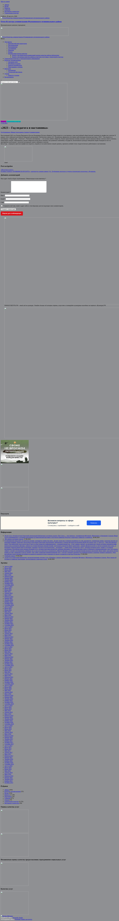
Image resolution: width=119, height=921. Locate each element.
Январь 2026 (8, 578)
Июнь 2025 (8, 590)
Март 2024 (7, 615)
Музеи (6, 6)
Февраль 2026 (8, 576)
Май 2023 (7, 632)
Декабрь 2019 (8, 699)
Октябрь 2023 (8, 623)
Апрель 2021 (8, 673)
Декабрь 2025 (8, 580)
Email (3, 199)
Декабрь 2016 (8, 759)
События (7, 10)
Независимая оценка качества (17, 53)
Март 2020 (7, 694)
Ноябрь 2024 (8, 601)
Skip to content (5, 1)
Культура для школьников (12, 60)
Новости (7, 8)
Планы (10, 52)
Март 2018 (7, 734)
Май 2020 (7, 690)
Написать (93, 523)
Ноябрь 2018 (8, 720)
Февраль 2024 (8, 617)
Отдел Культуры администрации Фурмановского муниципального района (31, 22)
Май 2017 (7, 751)
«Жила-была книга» (7, 170)
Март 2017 (7, 754)
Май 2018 (7, 730)
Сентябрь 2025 (9, 585)
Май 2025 (7, 591)
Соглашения (12, 48)
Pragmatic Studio (18, 917)
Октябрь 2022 (8, 643)
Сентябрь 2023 (9, 625)
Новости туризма (13, 75)
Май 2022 (7, 652)
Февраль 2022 (8, 657)
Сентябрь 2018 (9, 724)
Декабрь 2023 (8, 620)
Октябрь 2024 (8, 603)
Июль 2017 (7, 747)
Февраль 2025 (8, 596)
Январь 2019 (8, 717)
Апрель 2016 (8, 772)
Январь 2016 (8, 777)
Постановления (13, 45)
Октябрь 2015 (8, 782)
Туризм (6, 73)
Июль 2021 (7, 668)
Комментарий (6, 192)
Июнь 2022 (8, 650)
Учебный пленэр (9, 556)
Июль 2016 (7, 767)
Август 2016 (8, 766)
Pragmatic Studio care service (23, 919)
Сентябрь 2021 (9, 665)
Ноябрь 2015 (8, 781)
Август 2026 (8, 566)
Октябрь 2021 (8, 663)
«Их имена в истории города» (14, 539)
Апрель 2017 (8, 752)
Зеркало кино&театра (15, 65)
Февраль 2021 (8, 677)
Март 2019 (7, 714)
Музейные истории (14, 63)
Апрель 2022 (8, 653)
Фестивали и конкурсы (11, 11)
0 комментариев (34, 132)
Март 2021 (7, 675)
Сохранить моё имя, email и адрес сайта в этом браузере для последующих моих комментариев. (33, 206)
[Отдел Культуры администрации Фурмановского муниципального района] (25, 18)
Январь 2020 (8, 697)
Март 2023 (7, 635)
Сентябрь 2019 (9, 704)
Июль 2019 (7, 707)
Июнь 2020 (8, 689)
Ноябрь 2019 (8, 700)
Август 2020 (8, 685)
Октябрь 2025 (8, 583)
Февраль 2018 (8, 735)
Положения (12, 70)
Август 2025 (8, 586)
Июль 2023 (7, 628)
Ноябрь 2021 (8, 662)
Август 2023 (8, 627)
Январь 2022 (8, 658)
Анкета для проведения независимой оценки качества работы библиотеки (35, 55)
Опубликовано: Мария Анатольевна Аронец (15, 132)
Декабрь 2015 (8, 779)
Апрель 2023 (8, 633)
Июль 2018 (7, 727)
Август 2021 (8, 667)
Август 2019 (8, 705)
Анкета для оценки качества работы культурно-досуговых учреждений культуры (37, 57)
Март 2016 (7, 774)
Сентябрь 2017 (9, 744)
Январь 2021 (8, 679)
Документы (8, 42)
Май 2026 (7, 571)
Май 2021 (7, 672)
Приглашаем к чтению (15, 67)
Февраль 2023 (8, 637)
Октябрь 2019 (8, 702)
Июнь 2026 (8, 570)
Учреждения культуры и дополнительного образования (22, 58)
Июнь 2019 (8, 709)
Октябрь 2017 (8, 742)
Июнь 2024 (8, 610)
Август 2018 (8, 725)
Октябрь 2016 (8, 762)
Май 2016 (7, 771)
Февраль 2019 (8, 715)
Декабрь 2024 (8, 600)
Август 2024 (8, 606)
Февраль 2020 (8, 695)
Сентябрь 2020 (9, 684)
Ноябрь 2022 (8, 642)
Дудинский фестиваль (15, 72)
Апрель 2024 (8, 613)
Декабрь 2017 (8, 739)
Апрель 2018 (8, 732)
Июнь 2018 (8, 729)
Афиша (6, 4)
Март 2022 (7, 655)
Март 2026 (7, 575)
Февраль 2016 (8, 776)
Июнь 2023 (8, 630)
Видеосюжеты (9, 77)
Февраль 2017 (8, 756)
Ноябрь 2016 (8, 761)
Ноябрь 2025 (8, 581)
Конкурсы (7, 68)
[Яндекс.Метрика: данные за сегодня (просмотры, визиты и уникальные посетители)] (7, 916)
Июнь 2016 (8, 769)
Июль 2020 (7, 687)
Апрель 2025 (8, 593)
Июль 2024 (7, 608)
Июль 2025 (7, 588)
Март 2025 (7, 595)
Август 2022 (8, 647)
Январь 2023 (8, 638)
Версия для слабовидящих (11, 213)
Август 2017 (8, 746)
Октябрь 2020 (8, 682)
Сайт (2, 202)
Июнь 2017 (8, 749)
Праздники (8, 796)
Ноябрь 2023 (8, 622)
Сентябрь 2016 (9, 764)
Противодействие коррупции (17, 43)
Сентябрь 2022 (9, 645)
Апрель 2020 (8, 692)
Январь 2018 (8, 737)
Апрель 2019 (8, 712)
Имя (3, 195)
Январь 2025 (8, 598)
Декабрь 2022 (8, 640)
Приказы (11, 50)
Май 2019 (7, 710)
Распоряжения (12, 47)
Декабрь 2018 (8, 719)
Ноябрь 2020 (8, 680)
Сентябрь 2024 (9, 605)
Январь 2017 (8, 757)
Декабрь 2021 (8, 660)
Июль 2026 (7, 568)
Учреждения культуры (11, 13)
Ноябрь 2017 (8, 741)
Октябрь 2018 (8, 722)
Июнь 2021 (8, 670)
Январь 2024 (8, 618)
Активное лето (13, 62)
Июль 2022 (7, 648)
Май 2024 (7, 611)
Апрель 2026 (8, 573)
